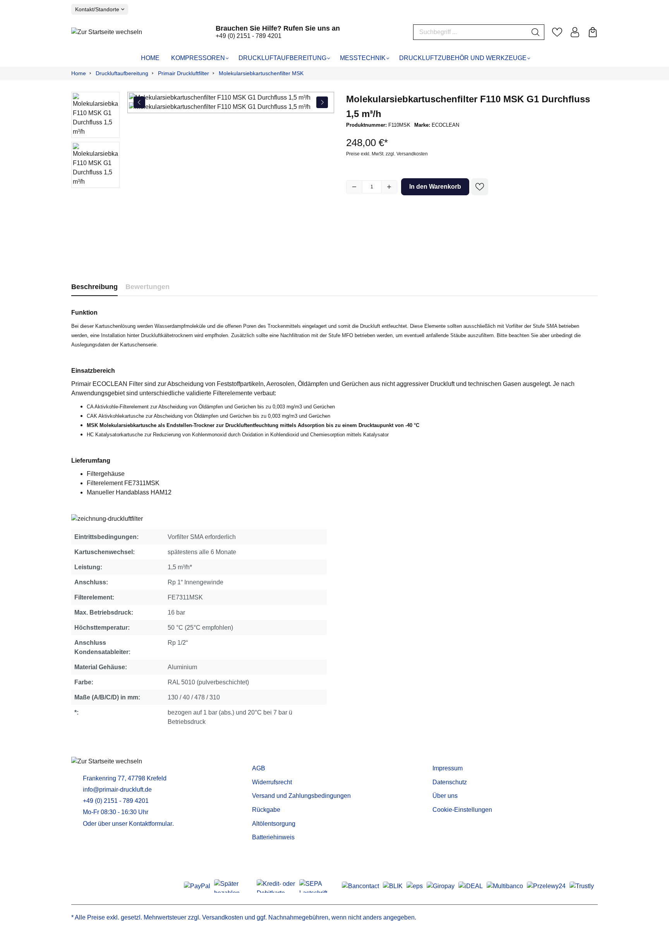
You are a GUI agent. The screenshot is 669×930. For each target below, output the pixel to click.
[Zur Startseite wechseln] (106, 32)
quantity (371, 187)
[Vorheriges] (139, 102)
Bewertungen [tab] (147, 287)
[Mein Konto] (575, 32)
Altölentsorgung (273, 823)
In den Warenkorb (435, 186)
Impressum (447, 768)
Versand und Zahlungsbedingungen (301, 795)
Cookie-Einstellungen (462, 809)
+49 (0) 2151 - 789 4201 (248, 36)
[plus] (389, 187)
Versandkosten (222, 917)
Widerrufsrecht (272, 782)
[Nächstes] (322, 102)
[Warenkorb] (593, 32)
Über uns (445, 795)
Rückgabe (266, 809)
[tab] (94, 287)
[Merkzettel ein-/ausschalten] (479, 186)
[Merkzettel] (557, 32)
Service (264, 756)
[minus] (354, 187)
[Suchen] (535, 32)
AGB (258, 768)
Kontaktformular (150, 823)
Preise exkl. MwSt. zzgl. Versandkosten (387, 154)
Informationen (455, 756)
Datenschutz (449, 782)
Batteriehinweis (273, 837)
